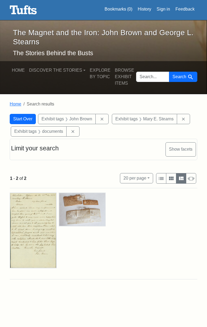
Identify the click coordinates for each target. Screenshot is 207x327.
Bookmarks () (118, 9)
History (144, 9)
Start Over (22, 119)
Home (18, 70)
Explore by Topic (100, 73)
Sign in (163, 9)
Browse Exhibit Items (124, 76)
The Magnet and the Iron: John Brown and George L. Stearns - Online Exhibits (23, 10)
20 (134, 178)
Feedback (185, 9)
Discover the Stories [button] (55, 70)
